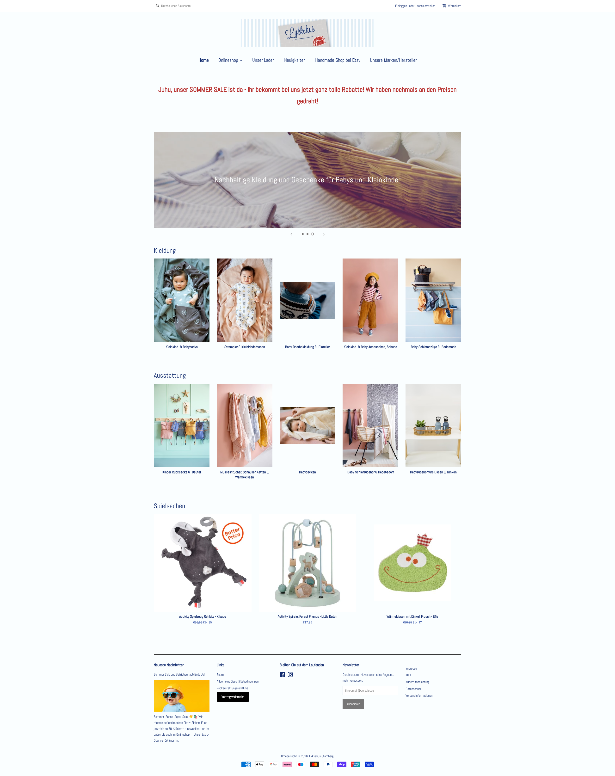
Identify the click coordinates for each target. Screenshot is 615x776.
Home (203, 60)
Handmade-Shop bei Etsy (337, 60)
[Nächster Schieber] (324, 233)
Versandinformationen (419, 695)
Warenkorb (454, 6)
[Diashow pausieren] (459, 233)
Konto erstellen (426, 6)
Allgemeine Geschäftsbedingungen (237, 681)
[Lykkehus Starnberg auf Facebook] (282, 675)
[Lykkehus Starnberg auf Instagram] (290, 675)
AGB (408, 675)
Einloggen (401, 6)
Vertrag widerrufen (232, 697)
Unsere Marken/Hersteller (393, 60)
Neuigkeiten (295, 60)
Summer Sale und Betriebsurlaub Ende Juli (179, 674)
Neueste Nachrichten (169, 664)
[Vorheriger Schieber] (291, 233)
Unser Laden (263, 60)
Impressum (412, 668)
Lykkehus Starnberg (321, 756)
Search (221, 674)
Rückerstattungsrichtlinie (232, 688)
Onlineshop (228, 60)
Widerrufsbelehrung (417, 682)
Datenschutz (413, 689)
